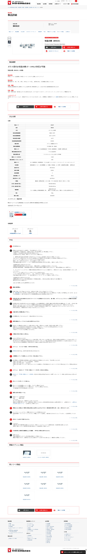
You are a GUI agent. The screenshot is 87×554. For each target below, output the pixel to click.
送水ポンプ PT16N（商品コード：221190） (23, 374)
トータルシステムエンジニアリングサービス (16, 533)
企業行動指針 (49, 530)
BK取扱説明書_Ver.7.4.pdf (15, 231)
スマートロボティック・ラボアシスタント (16, 528)
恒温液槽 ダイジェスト (20, 212)
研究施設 (11, 526)
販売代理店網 (49, 536)
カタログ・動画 (66, 3)
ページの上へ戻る (74, 285)
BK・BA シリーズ (36, 7)
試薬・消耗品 (11, 525)
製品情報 (39, 3)
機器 (23, 7)
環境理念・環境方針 (50, 529)
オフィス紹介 (49, 535)
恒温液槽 (26, 7)
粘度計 (57, 96)
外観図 (30, 231)
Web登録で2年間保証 (54, 37)
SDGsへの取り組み (50, 526)
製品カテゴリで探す (13, 538)
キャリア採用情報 (68, 526)
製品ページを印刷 (71, 51)
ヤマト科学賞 (30, 530)
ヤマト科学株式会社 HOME (12, 7)
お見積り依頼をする (71, 47)
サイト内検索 (57, 1)
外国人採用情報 (68, 529)
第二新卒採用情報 (68, 525)
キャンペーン (30, 537)
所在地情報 (49, 533)
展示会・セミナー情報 (32, 538)
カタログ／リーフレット (53, 51)
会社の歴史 (49, 532)
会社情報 (44, 3)
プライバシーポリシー (69, 537)
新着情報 (29, 535)
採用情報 (50, 3)
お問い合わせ (53, 47)
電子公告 (48, 542)
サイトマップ (67, 538)
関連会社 (48, 541)
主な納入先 (49, 539)
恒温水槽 (30, 7)
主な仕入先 (49, 538)
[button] (73, 552)
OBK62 (14, 350)
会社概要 (48, 523)
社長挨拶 (48, 525)
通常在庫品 (47, 37)
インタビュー (30, 523)
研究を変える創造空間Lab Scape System (13, 531)
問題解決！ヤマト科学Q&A (33, 529)
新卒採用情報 (67, 523)
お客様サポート (58, 3)
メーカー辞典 (30, 526)
